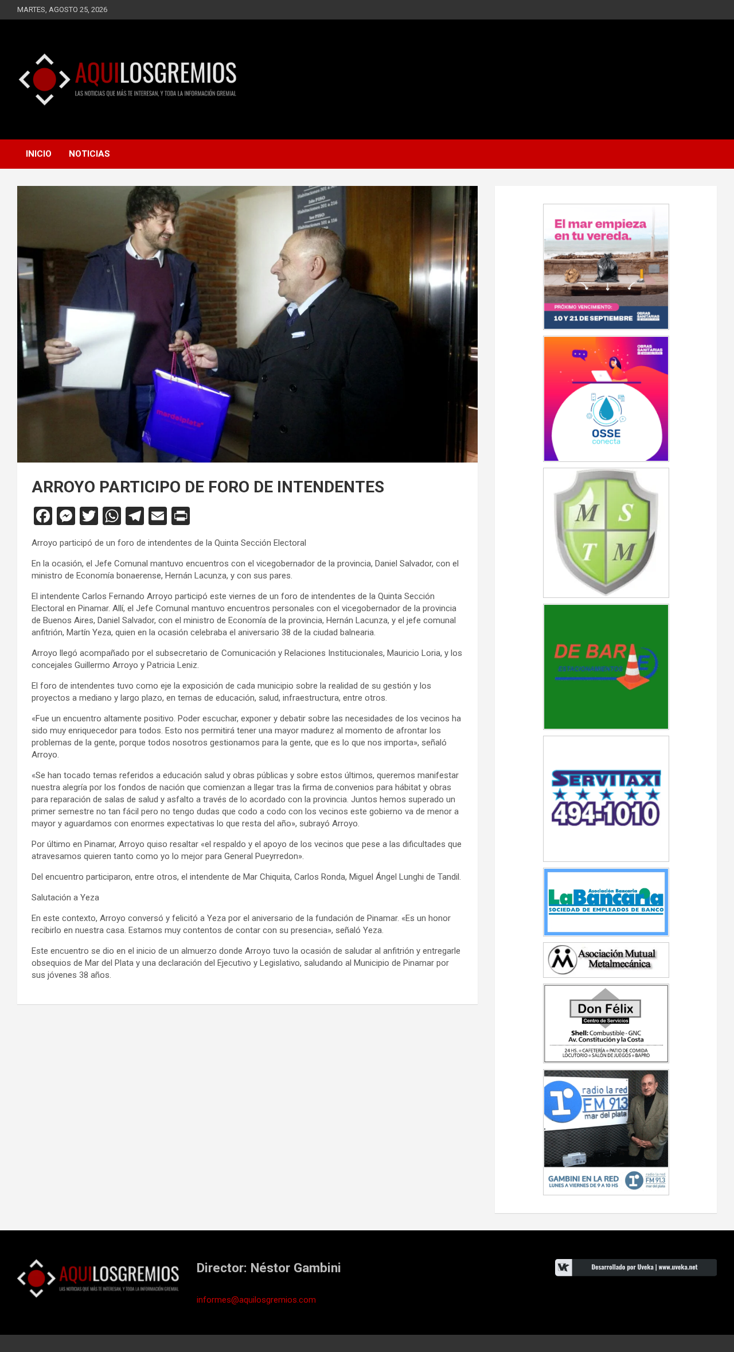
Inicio (39, 154)
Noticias (89, 154)
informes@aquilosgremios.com (256, 1300)
